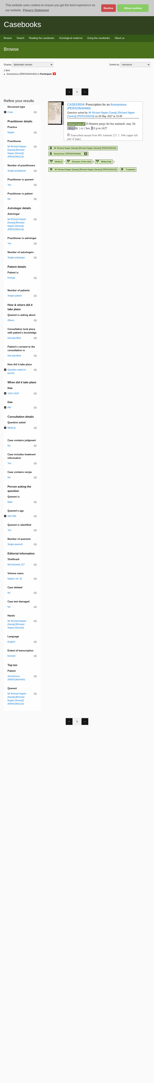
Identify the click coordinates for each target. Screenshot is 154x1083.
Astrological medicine (70, 38)
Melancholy (105, 161)
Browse (8, 38)
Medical (58, 161)
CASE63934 (75, 104)
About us (120, 38)
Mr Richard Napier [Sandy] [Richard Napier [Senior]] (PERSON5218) (84, 148)
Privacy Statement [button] (36, 10)
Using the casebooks (98, 38)
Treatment (130, 169)
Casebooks (22, 24)
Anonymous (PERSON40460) (68, 154)
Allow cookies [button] (133, 8)
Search (20, 38)
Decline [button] (108, 8)
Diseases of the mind (81, 161)
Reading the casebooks (41, 38)
